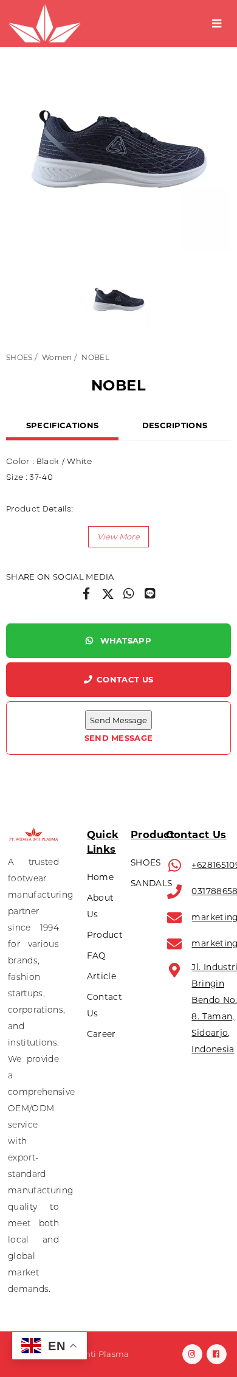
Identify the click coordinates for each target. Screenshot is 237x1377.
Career (101, 1034)
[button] (118, 536)
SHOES (19, 357)
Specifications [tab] (62, 425)
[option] (118, 140)
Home (100, 877)
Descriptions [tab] (175, 425)
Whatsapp (124, 640)
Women (57, 357)
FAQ (96, 955)
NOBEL (95, 357)
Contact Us (125, 679)
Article (101, 976)
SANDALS (151, 883)
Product (105, 935)
